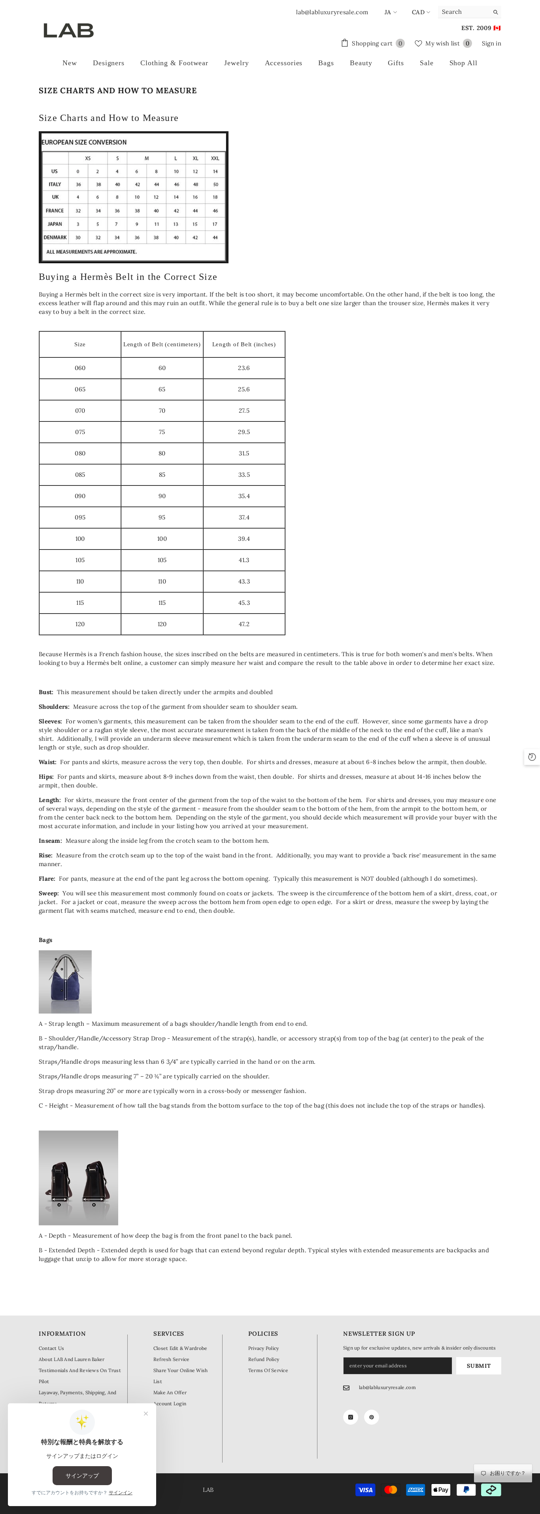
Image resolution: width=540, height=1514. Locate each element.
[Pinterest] (371, 1417)
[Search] (469, 12)
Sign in (491, 43)
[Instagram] (350, 1417)
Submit (479, 1365)
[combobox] (463, 12)
